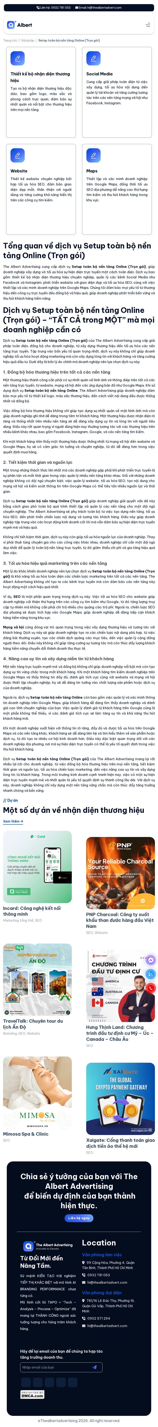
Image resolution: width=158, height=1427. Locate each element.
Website (101, 933)
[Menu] (148, 25)
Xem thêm (11, 821)
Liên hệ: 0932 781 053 (55, 7)
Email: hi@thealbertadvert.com (100, 7)
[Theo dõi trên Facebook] (26, 1382)
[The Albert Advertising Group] (27, 25)
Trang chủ (10, 40)
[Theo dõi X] (49, 1382)
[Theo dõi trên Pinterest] (61, 1382)
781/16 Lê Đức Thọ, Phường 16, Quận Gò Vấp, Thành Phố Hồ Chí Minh (108, 1306)
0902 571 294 (98, 1318)
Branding (10, 1033)
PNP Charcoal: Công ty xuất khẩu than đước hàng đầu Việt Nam (120, 920)
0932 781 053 (98, 1275)
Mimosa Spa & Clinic (26, 1134)
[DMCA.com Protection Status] (32, 1394)
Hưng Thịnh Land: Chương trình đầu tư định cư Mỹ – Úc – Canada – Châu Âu (120, 1033)
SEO (38, 920)
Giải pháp (27, 40)
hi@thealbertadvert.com (107, 1282)
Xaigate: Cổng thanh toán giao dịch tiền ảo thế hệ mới (120, 1143)
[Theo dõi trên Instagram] (38, 1382)
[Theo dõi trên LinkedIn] (73, 1382)
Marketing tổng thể (18, 920)
